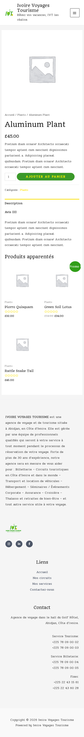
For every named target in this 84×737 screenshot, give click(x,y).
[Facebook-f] (29, 544)
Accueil (9, 115)
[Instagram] (8, 544)
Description (13, 203)
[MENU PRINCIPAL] (75, 12)
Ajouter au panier (46, 176)
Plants (21, 115)
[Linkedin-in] (19, 544)
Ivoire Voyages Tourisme (33, 8)
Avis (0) (11, 212)
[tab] (42, 203)
